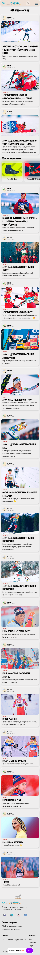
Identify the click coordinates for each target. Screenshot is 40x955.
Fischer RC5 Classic (12, 179)
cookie (22, 950)
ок (29, 950)
